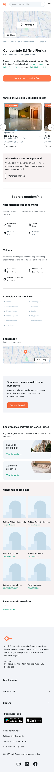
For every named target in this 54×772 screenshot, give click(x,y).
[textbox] (27, 4)
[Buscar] (43, 4)
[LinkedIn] (27, 764)
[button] (27, 355)
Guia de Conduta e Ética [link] (13, 747)
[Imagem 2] (24, 128)
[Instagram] (19, 764)
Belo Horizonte (29, 42)
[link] (16, 176)
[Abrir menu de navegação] (49, 4)
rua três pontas (33, 556)
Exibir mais (7, 609)
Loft (5, 42)
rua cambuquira (39, 64)
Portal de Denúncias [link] (11, 731)
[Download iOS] (34, 720)
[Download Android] (13, 720)
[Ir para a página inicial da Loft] (6, 4)
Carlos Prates (44, 42)
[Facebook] (35, 764)
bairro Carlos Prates (11, 67)
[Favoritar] (40, 136)
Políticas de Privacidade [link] (13, 736)
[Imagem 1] (22, 128)
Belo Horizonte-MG (38, 67)
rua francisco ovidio (10, 588)
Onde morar (15, 42)
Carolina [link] (6, 605)
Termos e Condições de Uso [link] (15, 741)
